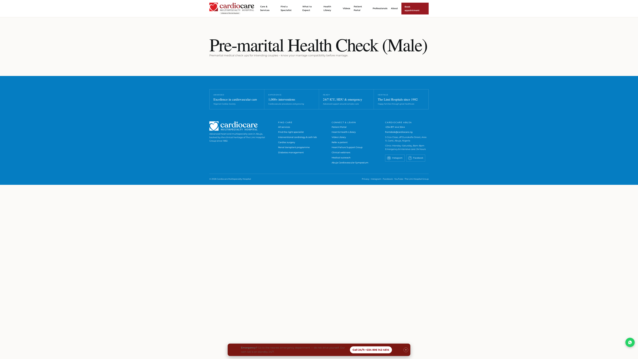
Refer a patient (340, 142)
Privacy (365, 179)
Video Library (339, 137)
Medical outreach (341, 157)
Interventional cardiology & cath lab (297, 137)
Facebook (388, 179)
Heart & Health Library (344, 132)
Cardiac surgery (286, 142)
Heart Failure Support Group (347, 147)
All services (284, 127)
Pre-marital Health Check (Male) (318, 44)
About (394, 8)
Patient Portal (339, 127)
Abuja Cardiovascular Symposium (350, 162)
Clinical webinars (341, 152)
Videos (346, 8)
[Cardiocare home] (231, 8)
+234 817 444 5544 (395, 127)
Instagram (376, 179)
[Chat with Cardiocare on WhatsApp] (630, 342)
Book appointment (412, 8)
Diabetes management (291, 152)
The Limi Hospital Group (417, 179)
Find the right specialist (291, 132)
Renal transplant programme (294, 147)
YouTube (398, 179)
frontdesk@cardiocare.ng (399, 132)
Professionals (380, 8)
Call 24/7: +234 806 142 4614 (371, 349)
